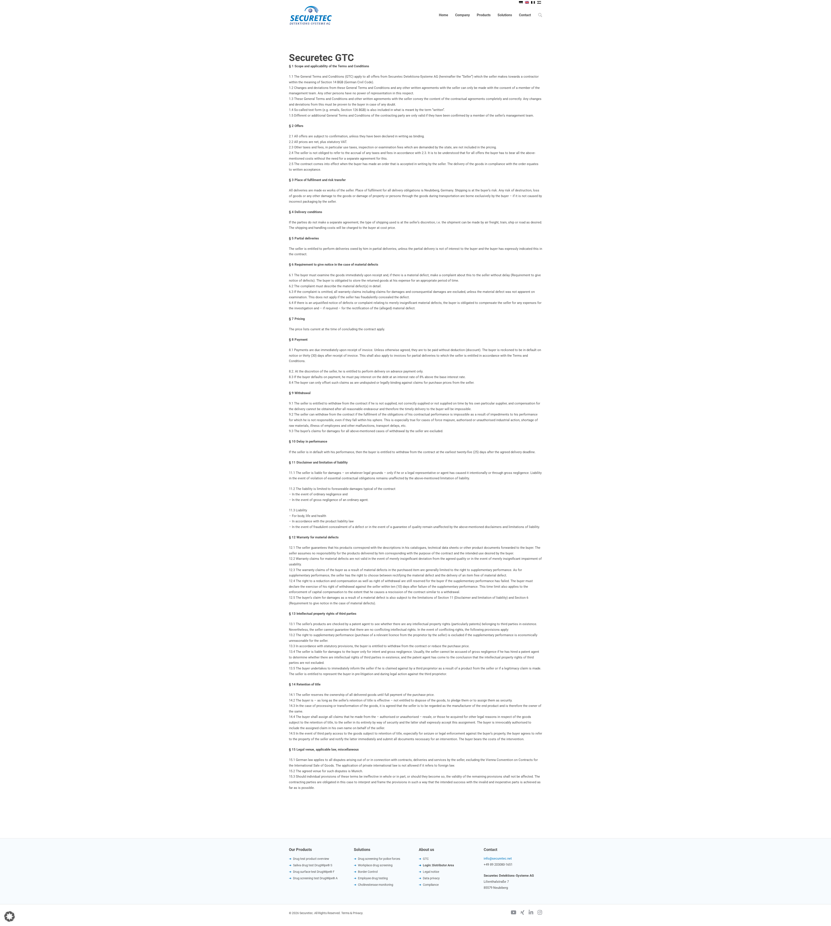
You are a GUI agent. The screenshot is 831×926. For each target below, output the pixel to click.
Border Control (368, 871)
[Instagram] (540, 913)
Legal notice (431, 871)
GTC (426, 858)
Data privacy (431, 878)
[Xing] (522, 913)
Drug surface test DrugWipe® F (314, 871)
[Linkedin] (531, 913)
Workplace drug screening (375, 865)
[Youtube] (513, 913)
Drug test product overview (311, 858)
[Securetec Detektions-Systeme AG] (310, 15)
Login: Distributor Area (438, 865)
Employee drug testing (373, 878)
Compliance (431, 884)
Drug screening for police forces (379, 858)
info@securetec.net (498, 858)
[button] (9, 916)
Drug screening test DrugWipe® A (315, 878)
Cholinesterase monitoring (375, 884)
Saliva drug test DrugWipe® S (312, 865)
